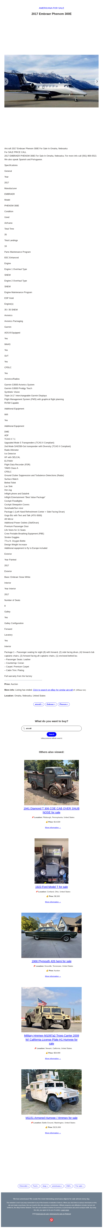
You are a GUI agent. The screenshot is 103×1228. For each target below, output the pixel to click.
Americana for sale (51, 8)
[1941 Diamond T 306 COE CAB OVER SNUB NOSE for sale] (51, 805)
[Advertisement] (51, 35)
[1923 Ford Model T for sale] (51, 883)
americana (56, 1186)
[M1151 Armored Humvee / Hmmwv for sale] (51, 1114)
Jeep (44, 1186)
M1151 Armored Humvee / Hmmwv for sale (52, 1117)
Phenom (63, 704)
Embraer (50, 704)
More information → (53, 828)
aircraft (38, 704)
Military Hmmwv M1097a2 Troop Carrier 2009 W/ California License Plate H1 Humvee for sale (51, 1039)
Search (51, 734)
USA (68, 1186)
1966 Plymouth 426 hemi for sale (51, 961)
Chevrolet (23, 1186)
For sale (78, 1186)
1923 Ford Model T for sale (51, 886)
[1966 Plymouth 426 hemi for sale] (51, 957)
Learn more (65, 1210)
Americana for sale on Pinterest (60, 1214)
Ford (35, 1186)
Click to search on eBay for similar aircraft (53, 690)
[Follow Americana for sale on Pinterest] (51, 1221)
